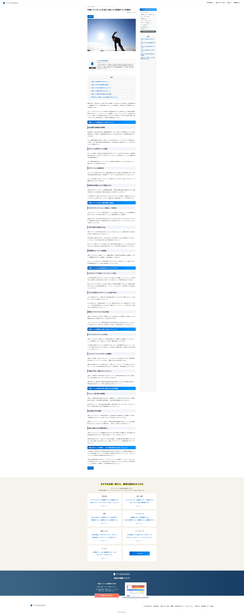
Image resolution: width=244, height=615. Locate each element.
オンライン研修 (146, 16)
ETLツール (114, 534)
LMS (141, 16)
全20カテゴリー (139, 523)
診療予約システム (105, 517)
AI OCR (92, 517)
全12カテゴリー (139, 506)
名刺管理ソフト (96, 552)
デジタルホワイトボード (105, 534)
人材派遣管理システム (144, 26)
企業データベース (94, 502)
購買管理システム (150, 520)
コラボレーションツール (113, 502)
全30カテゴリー (104, 540)
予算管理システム (114, 500)
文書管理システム (134, 517)
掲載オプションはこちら (106, 595)
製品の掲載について (205, 606)
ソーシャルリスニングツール (145, 537)
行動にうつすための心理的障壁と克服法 (99, 84)
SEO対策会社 (130, 534)
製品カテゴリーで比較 (220, 2)
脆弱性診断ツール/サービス (99, 537)
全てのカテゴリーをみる (148, 31)
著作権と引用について (179, 606)
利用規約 (172, 606)
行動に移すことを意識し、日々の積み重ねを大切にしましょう (104, 97)
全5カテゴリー (104, 558)
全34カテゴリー (104, 523)
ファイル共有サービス (111, 537)
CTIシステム (99, 555)
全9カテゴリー (104, 506)
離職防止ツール (148, 22)
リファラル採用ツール (144, 24)
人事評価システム (151, 14)
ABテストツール (148, 534)
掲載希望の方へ (237, 2)
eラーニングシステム (144, 12)
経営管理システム (105, 500)
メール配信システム (139, 534)
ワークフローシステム (95, 500)
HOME (88, 6)
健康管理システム (144, 18)
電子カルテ (97, 517)
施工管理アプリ (114, 517)
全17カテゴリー (139, 540)
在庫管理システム (104, 520)
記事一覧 (229, 2)
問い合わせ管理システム (130, 520)
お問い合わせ (197, 606)
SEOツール (135, 537)
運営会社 (212, 606)
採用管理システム (144, 14)
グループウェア (102, 502)
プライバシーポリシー (189, 606)
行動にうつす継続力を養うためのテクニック (100, 91)
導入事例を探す (210, 2)
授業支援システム (144, 28)
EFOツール (129, 537)
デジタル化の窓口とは (148, 606)
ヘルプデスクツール (107, 555)
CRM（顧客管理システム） (107, 552)
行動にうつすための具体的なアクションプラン (101, 87)
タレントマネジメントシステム (146, 20)
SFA (115, 552)
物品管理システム (113, 520)
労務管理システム (141, 520)
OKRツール (143, 22)
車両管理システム (95, 520)
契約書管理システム (144, 517)
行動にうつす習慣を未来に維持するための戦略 (101, 94)
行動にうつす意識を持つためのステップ (99, 81)
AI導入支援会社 (95, 534)
